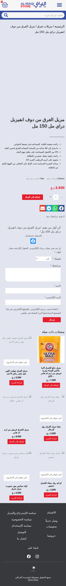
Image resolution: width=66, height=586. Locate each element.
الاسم (57, 286)
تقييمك (56, 258)
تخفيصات (51, 526)
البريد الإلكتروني (53, 297)
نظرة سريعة (51, 362)
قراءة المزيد (16, 382)
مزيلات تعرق (44, 26)
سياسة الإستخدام (21, 525)
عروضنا (51, 535)
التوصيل (21, 532)
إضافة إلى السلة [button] (51, 385)
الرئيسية (59, 26)
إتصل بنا (21, 538)
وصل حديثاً (52, 520)
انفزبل (37, 178)
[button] (59, 5)
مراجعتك (55, 265)
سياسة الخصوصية (22, 519)
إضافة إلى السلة (32, 197)
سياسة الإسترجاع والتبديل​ (21, 513)
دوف (27, 178)
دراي (32, 178)
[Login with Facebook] (33, 241)
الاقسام (51, 512)
